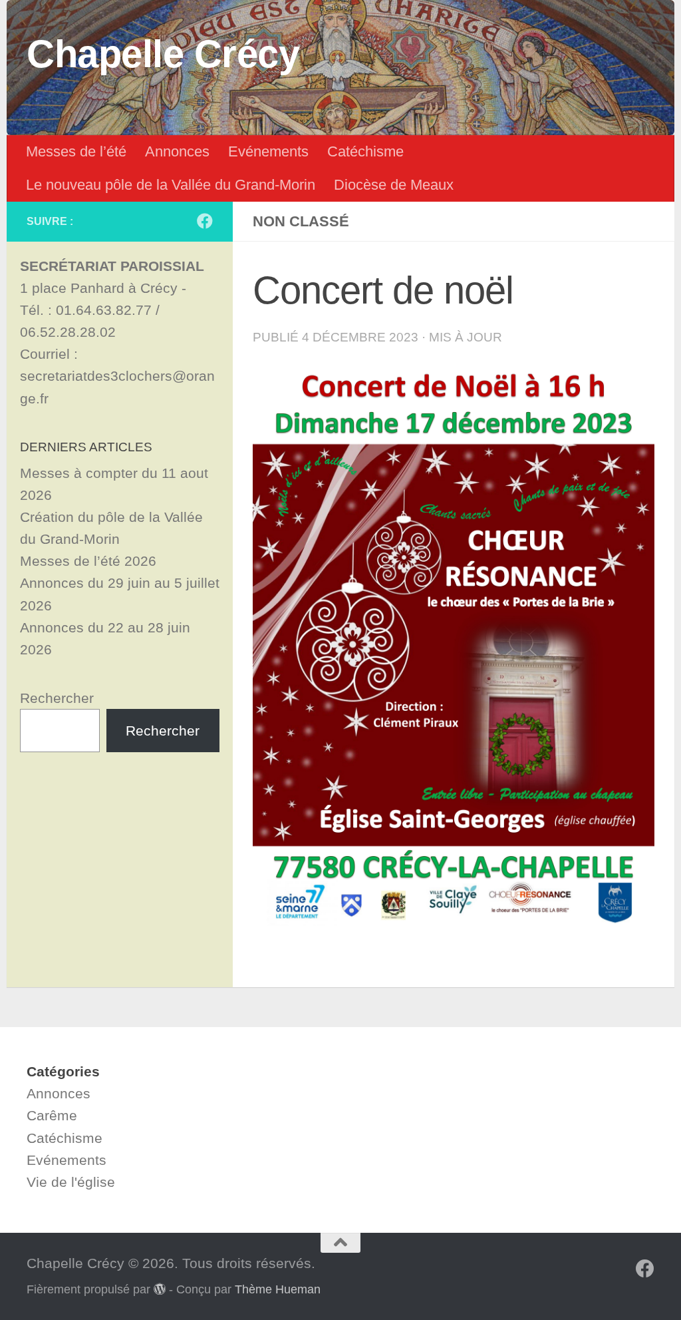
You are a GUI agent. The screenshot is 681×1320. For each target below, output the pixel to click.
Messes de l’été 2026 (88, 560)
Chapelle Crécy (163, 54)
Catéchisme (365, 151)
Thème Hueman (278, 1289)
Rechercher (57, 698)
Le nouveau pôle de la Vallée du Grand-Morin (170, 184)
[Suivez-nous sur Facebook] (205, 221)
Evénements (268, 151)
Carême (52, 1115)
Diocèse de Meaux (394, 184)
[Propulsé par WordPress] (160, 1289)
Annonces (177, 151)
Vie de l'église (71, 1182)
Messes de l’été (76, 151)
